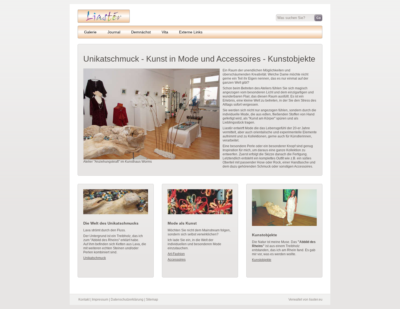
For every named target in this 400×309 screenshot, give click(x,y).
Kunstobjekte (261, 260)
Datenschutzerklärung (127, 299)
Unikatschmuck (94, 258)
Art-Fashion (176, 254)
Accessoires (177, 259)
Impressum (100, 299)
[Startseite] (104, 22)
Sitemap (152, 299)
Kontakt (84, 299)
